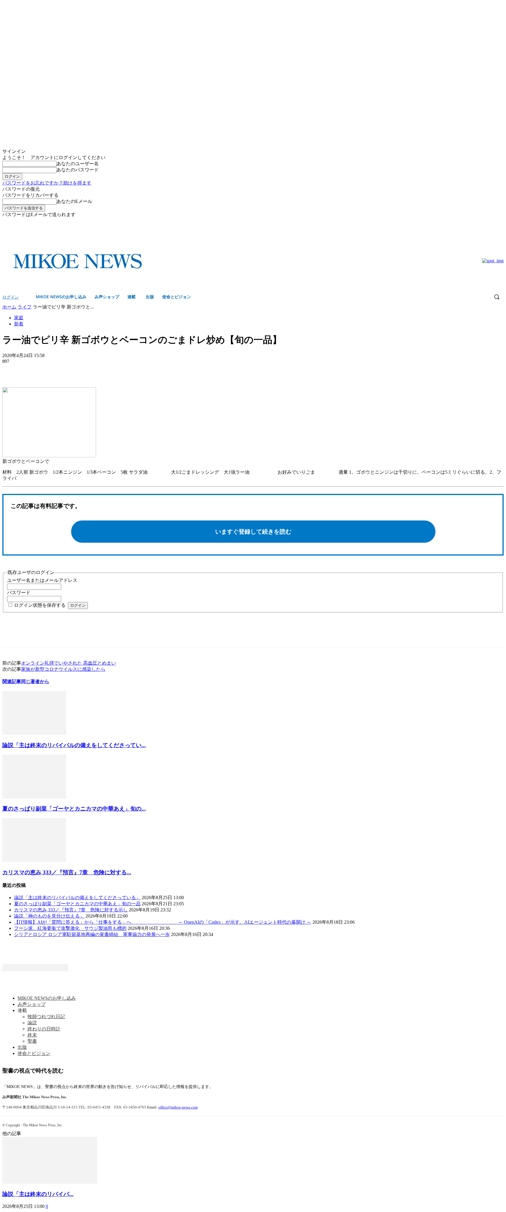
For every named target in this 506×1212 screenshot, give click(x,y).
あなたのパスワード (78, 169)
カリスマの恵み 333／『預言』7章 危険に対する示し (71, 909)
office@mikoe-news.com (178, 1107)
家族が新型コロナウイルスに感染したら (63, 669)
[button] (497, 297)
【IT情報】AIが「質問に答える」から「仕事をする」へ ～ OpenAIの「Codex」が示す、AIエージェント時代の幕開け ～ (162, 922)
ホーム (9, 306)
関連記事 (11, 681)
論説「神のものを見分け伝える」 (49, 915)
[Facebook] (492, 222)
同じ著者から (35, 681)
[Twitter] (500, 222)
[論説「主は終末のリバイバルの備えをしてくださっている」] (34, 733)
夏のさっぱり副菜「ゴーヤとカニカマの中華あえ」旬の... (74, 809)
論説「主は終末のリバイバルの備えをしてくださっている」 (77, 897)
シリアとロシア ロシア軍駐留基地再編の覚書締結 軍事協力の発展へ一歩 (92, 934)
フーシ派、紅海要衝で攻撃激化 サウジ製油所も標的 (70, 928)
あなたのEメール (74, 201)
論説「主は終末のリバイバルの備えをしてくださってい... (74, 745)
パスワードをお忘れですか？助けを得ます (46, 182)
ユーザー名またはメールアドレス (42, 580)
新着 (18, 323)
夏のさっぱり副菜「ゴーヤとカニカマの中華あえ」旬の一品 (77, 903)
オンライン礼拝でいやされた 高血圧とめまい (68, 663)
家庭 (18, 317)
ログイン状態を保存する (40, 605)
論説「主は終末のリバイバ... (37, 1194)
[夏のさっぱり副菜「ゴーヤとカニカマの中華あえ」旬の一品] (34, 796)
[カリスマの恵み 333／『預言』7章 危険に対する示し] (34, 860)
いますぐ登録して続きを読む (253, 531)
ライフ (25, 306)
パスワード (18, 592)
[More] (54, 370)
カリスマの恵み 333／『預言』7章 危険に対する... (66, 872)
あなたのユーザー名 (78, 163)
